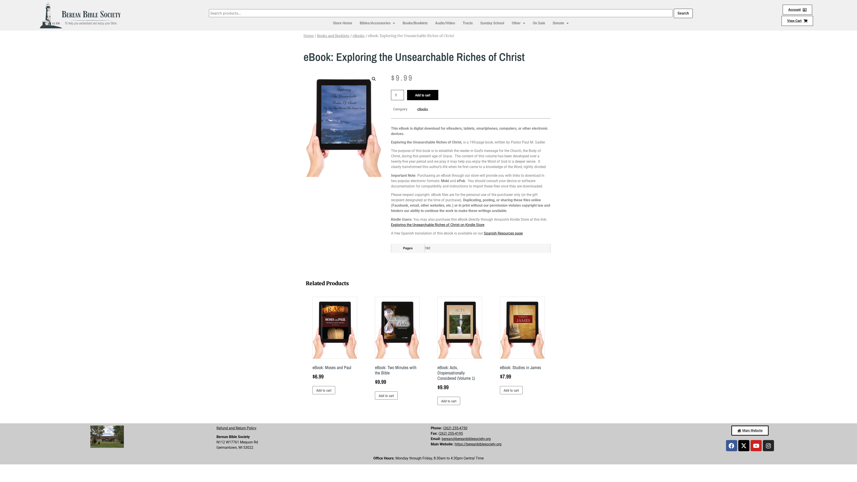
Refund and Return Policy (236, 428)
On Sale (539, 23)
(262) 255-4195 (451, 433)
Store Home (342, 23)
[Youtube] (756, 445)
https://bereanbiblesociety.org (478, 444)
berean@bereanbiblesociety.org (466, 439)
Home (309, 35)
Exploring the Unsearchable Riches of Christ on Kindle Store (437, 225)
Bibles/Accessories (375, 23)
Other (516, 23)
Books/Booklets (415, 23)
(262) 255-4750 (455, 428)
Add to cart (422, 95)
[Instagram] (768, 445)
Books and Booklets (333, 35)
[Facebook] (731, 445)
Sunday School (492, 23)
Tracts (468, 23)
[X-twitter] (743, 445)
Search (683, 13)
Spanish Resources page (503, 233)
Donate (558, 23)
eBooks (359, 35)
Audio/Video (445, 23)
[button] (374, 79)
